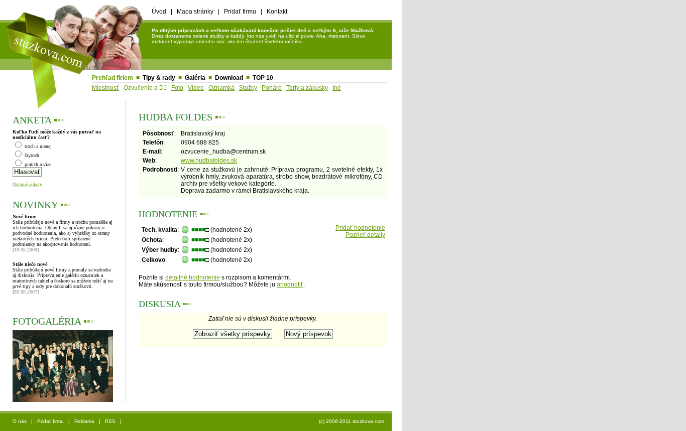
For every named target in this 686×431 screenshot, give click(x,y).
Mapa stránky (195, 11)
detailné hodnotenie (192, 277)
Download (229, 77)
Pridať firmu (240, 11)
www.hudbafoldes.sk (209, 160)
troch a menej (37, 146)
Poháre (272, 87)
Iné (336, 87)
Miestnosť (105, 87)
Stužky (248, 87)
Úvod (159, 11)
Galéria (195, 77)
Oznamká (221, 87)
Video (196, 87)
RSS (110, 421)
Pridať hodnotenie (360, 227)
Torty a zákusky (307, 87)
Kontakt (277, 11)
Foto (177, 87)
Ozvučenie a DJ (145, 87)
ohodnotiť (290, 284)
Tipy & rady (159, 77)
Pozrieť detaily (365, 234)
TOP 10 (263, 77)
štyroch (31, 155)
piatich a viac (37, 164)
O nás (20, 421)
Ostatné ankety (27, 184)
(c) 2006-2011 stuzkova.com (351, 421)
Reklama (84, 421)
